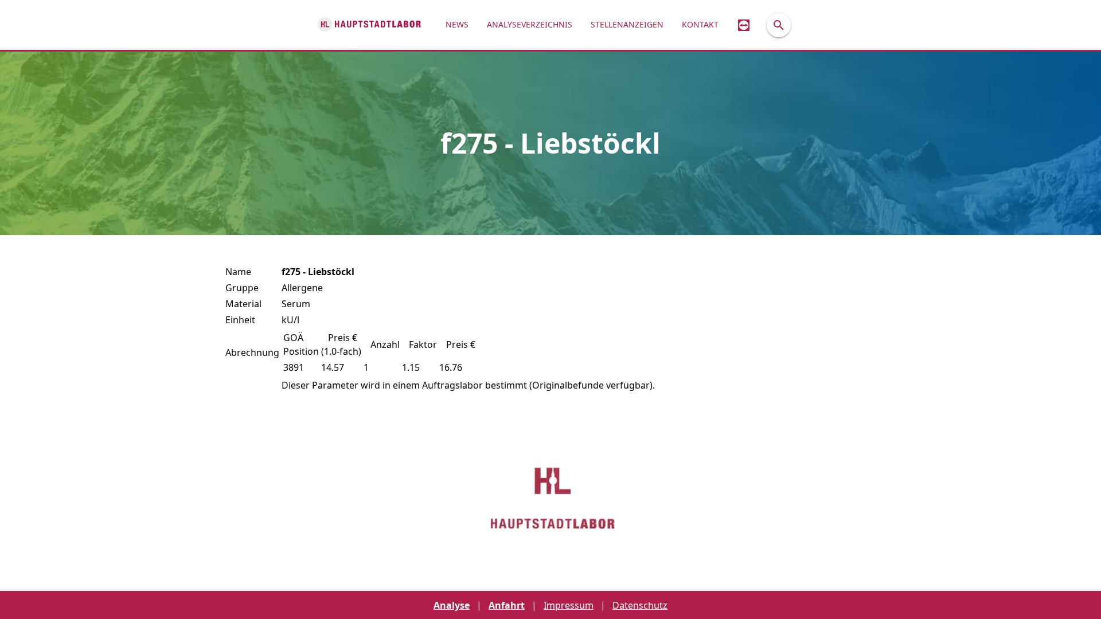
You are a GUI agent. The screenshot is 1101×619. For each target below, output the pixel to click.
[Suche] (779, 25)
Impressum (569, 605)
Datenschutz (639, 605)
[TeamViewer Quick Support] (744, 25)
